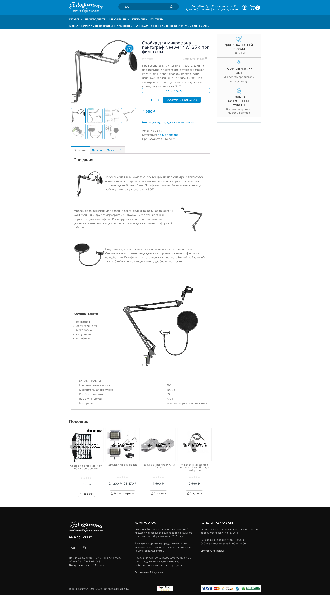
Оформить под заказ (181, 99)
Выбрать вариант (124, 493)
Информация (117, 19)
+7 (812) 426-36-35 (200, 9)
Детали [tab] (97, 150)
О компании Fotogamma (149, 572)
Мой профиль (244, 7)
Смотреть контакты (212, 550)
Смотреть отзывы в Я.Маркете (87, 565)
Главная (73, 25)
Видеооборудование (104, 25)
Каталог (74, 19)
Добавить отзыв (194, 58)
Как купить (139, 19)
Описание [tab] (80, 150)
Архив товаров (168, 134)
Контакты (156, 19)
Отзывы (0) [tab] (114, 150)
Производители (95, 19)
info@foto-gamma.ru (227, 9)
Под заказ (88, 493)
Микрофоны (125, 25)
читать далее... (176, 90)
